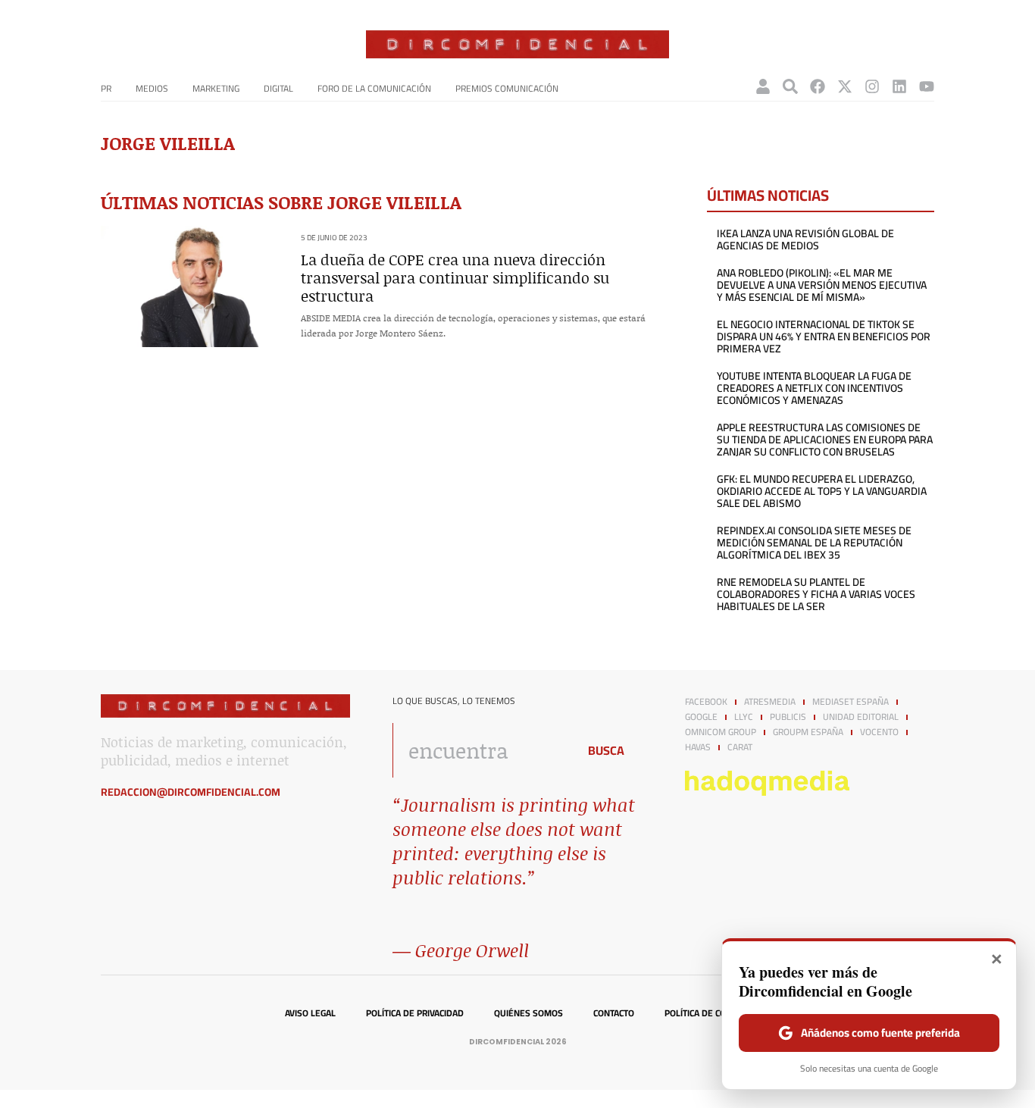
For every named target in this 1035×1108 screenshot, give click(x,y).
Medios (152, 88)
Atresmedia (770, 701)
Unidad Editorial (861, 717)
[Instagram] (872, 86)
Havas (698, 747)
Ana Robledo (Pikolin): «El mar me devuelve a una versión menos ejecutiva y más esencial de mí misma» (822, 285)
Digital (278, 88)
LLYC (743, 717)
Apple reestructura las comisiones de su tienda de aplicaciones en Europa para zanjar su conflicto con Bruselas (825, 440)
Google (701, 717)
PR (106, 88)
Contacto (613, 1013)
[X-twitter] (844, 86)
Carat (739, 747)
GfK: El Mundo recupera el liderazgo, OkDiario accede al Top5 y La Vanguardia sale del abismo (822, 491)
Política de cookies (707, 1013)
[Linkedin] (899, 86)
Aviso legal (310, 1013)
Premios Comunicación (506, 88)
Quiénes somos (528, 1013)
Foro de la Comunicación (374, 88)
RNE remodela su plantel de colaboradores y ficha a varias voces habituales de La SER (816, 594)
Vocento (879, 732)
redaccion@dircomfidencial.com (190, 792)
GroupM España (808, 732)
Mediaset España (850, 701)
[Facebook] (817, 86)
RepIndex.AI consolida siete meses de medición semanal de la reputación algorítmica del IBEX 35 (814, 543)
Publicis (788, 717)
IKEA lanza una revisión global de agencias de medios (805, 239)
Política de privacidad (415, 1013)
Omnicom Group (720, 732)
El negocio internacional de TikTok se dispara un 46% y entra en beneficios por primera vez (823, 336)
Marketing (215, 88)
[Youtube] (926, 86)
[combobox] (480, 750)
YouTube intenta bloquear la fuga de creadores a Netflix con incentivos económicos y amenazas (814, 388)
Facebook (706, 701)
